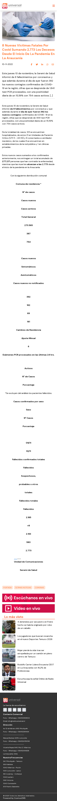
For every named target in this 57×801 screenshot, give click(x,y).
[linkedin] (42, 64)
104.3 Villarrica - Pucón (12, 768)
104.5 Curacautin (9, 783)
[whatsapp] (47, 64)
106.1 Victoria (8, 780)
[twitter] (37, 64)
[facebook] (31, 64)
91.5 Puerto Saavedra (11, 787)
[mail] (53, 64)
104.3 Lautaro (8, 777)
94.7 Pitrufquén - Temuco (12, 761)
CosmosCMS (19, 798)
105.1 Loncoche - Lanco (12, 771)
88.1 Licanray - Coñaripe (12, 774)
